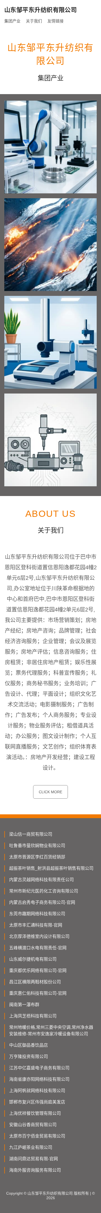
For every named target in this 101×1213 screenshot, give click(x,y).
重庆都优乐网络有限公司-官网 (38, 970)
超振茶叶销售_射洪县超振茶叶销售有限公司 (51, 868)
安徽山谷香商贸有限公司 (33, 1124)
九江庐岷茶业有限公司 (30, 1147)
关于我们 (34, 21)
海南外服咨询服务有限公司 (35, 1170)
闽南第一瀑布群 (24, 1004)
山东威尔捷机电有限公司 (33, 959)
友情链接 (55, 21)
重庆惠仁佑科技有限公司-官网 (38, 993)
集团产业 (12, 21)
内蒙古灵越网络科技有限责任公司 (41, 879)
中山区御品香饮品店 (28, 1045)
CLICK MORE (50, 792)
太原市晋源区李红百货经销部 (37, 857)
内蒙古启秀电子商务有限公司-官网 (42, 902)
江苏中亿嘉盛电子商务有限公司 (39, 1068)
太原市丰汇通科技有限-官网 (35, 925)
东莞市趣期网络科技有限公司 (37, 913)
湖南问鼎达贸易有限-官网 (33, 1158)
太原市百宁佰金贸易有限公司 (37, 1136)
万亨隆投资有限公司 (28, 1056)
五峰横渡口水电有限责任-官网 (38, 948)
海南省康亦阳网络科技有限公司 (39, 1079)
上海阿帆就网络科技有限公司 (37, 1090)
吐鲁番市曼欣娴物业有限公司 (37, 845)
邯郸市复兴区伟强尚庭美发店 (37, 1102)
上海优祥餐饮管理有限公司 (35, 1113)
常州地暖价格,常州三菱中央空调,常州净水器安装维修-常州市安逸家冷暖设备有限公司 (51, 1030)
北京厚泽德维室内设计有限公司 (39, 936)
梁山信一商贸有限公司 (30, 834)
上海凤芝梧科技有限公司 (33, 1016)
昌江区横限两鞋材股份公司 (35, 982)
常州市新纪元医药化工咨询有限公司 (43, 891)
